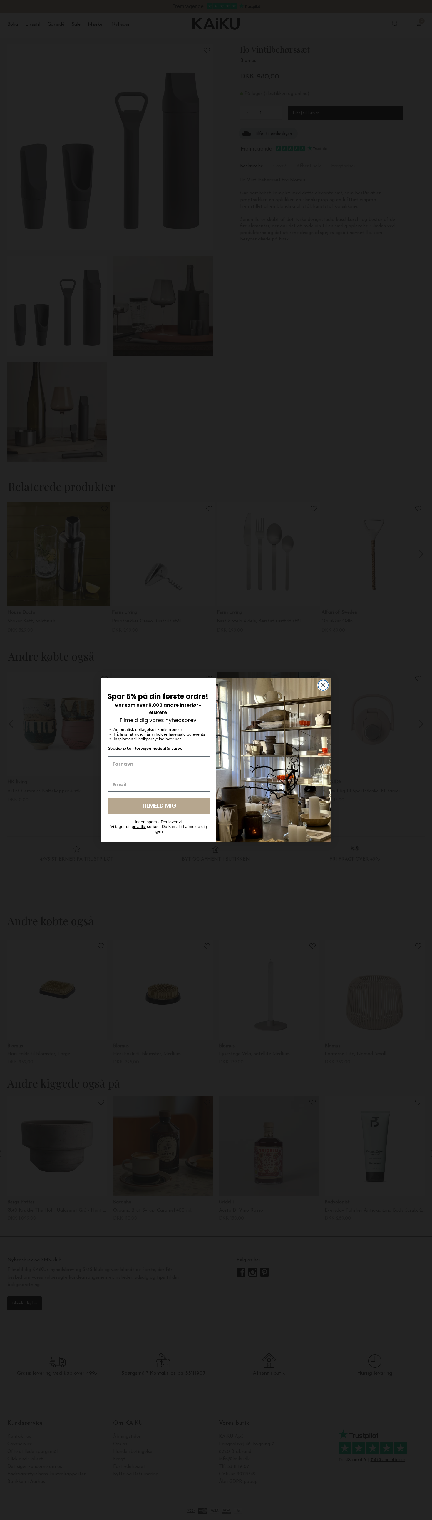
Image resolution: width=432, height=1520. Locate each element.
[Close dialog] (323, 685)
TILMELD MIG (158, 805)
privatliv (139, 826)
